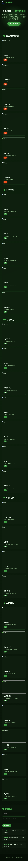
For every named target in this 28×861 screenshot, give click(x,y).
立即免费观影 (14, 24)
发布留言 (7, 825)
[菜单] (25, 2)
